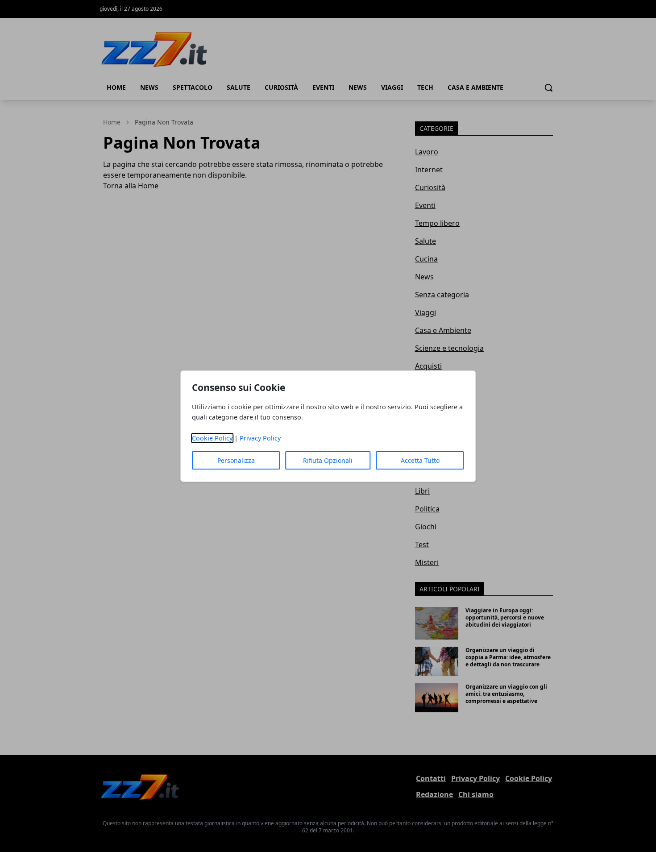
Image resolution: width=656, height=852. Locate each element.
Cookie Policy (212, 438)
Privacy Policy (260, 438)
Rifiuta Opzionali (328, 460)
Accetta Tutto (420, 460)
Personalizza (236, 460)
